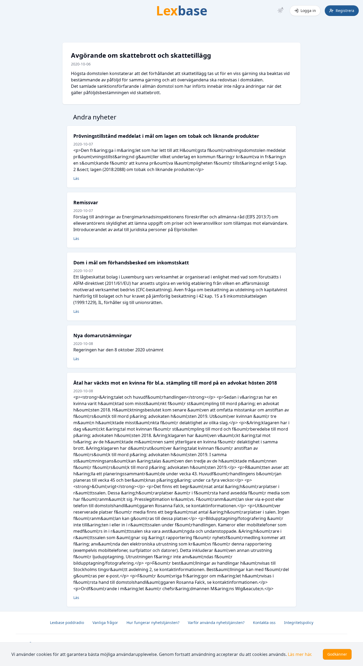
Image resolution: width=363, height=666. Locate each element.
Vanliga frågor (105, 622)
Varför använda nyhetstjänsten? (216, 622)
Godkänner (337, 654)
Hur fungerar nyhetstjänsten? (152, 622)
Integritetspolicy (298, 622)
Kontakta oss (264, 622)
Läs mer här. (300, 654)
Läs (76, 178)
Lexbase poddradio (67, 622)
